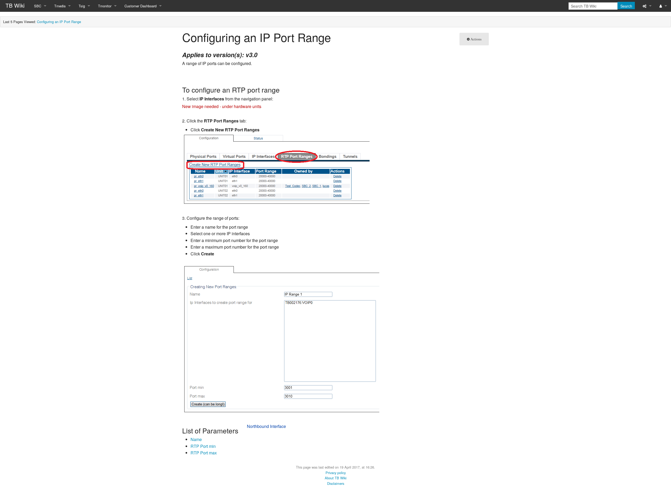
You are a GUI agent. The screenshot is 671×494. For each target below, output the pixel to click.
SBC (37, 5)
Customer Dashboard (140, 5)
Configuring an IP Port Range (59, 21)
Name (196, 439)
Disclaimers (335, 483)
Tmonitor (104, 5)
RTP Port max (204, 453)
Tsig (82, 5)
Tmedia (60, 5)
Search (626, 6)
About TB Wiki (336, 477)
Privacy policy (336, 472)
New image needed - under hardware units (221, 106)
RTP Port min (203, 446)
